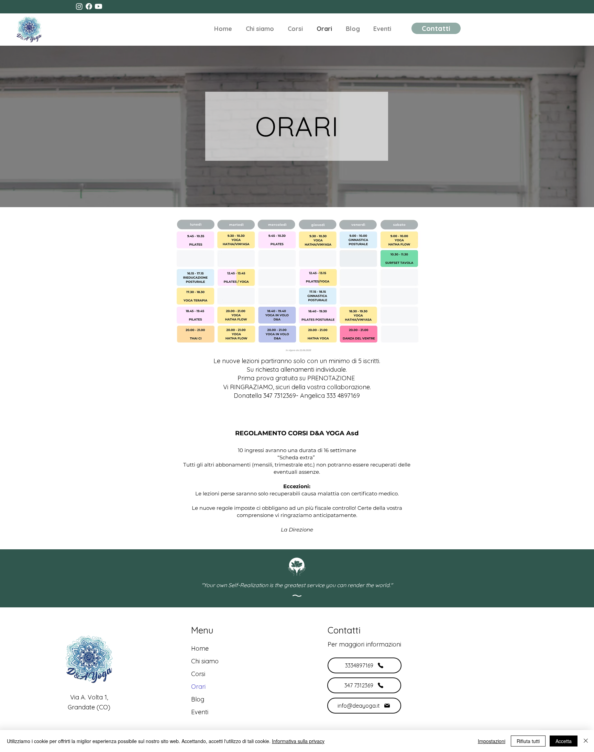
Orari (198, 687)
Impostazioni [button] (491, 741)
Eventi (199, 712)
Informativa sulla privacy (298, 741)
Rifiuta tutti (528, 741)
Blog (197, 699)
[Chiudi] (586, 741)
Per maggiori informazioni (364, 644)
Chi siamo (205, 661)
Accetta (564, 741)
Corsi (198, 674)
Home (200, 648)
